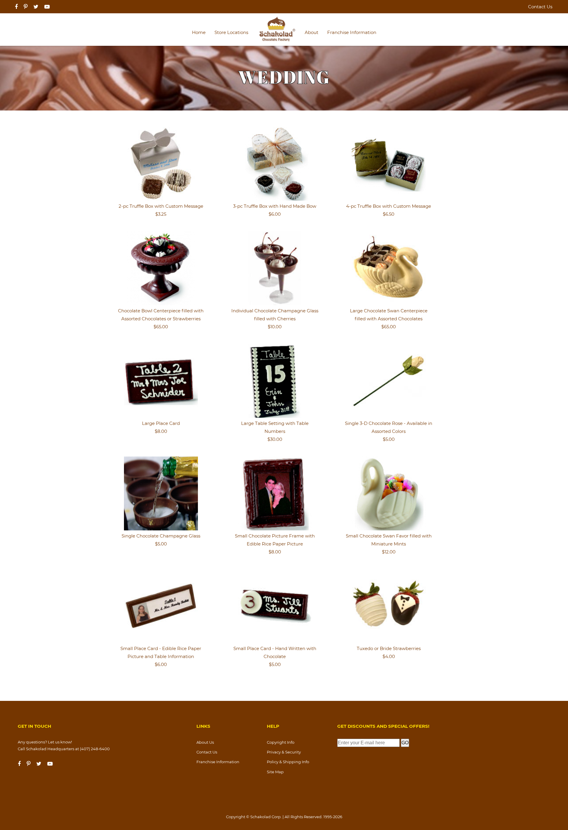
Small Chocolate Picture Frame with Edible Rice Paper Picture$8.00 (275, 544)
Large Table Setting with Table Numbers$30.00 (275, 431)
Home (199, 32)
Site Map (275, 771)
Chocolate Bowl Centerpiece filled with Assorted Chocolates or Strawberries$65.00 (161, 318)
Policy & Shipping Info (288, 761)
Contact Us (540, 6)
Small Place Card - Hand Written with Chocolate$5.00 (274, 656)
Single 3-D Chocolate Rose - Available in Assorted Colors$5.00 (388, 431)
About (311, 32)
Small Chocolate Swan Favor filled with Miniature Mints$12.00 (389, 544)
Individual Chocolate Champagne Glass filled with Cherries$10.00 (274, 318)
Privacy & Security (284, 752)
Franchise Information (351, 32)
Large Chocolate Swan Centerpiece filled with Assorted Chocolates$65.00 (388, 318)
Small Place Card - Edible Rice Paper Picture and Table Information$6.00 (160, 656)
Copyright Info (280, 742)
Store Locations (231, 32)
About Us (205, 742)
